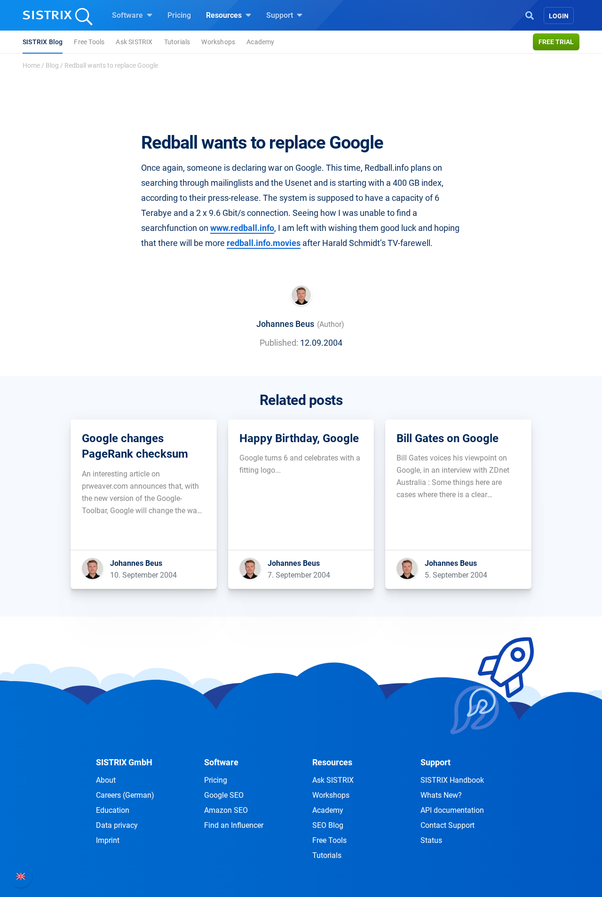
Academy (260, 42)
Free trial (556, 42)
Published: (279, 343)
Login (559, 16)
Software (128, 15)
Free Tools (89, 42)
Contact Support (447, 825)
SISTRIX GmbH (124, 762)
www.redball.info (242, 228)
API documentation (452, 810)
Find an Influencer (233, 825)
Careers (125, 795)
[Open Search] (529, 15)
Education (112, 810)
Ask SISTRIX (134, 42)
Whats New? (441, 795)
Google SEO (224, 795)
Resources (225, 15)
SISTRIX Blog (43, 42)
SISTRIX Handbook (452, 780)
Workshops (218, 42)
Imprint (107, 840)
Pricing (179, 15)
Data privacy (117, 825)
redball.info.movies (264, 243)
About (106, 780)
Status (431, 840)
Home (31, 65)
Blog (52, 65)
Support (280, 15)
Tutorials (177, 42)
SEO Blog (327, 825)
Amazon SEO (226, 810)
